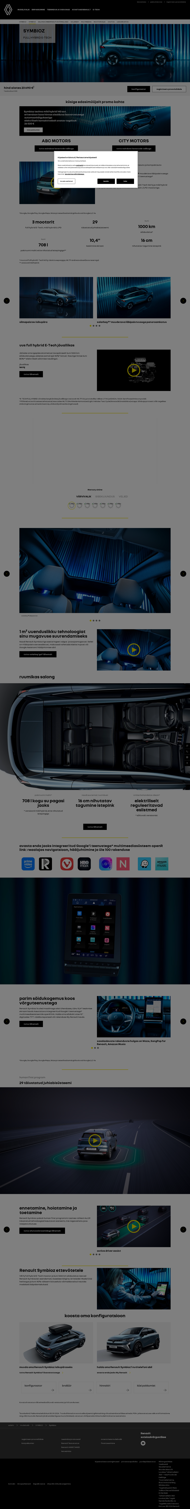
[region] (96, 169)
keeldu (106, 181)
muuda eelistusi (66, 181)
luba (125, 181)
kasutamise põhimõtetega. (74, 174)
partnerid (79, 165)
